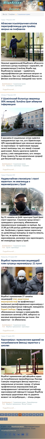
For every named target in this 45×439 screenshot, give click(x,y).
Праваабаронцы (32, 402)
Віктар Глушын (27, 404)
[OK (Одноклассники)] (27, 434)
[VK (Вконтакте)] (18, 434)
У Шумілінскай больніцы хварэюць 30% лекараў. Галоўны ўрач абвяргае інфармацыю (21, 101)
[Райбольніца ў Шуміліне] (22, 122)
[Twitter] (14, 434)
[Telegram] (6, 434)
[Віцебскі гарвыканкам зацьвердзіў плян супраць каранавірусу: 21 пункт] (22, 281)
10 (41, 415)
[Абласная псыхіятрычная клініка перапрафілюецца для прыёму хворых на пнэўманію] (22, 47)
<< (2, 415)
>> (5, 419)
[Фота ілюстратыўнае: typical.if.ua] (22, 362)
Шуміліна (9, 165)
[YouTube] (23, 434)
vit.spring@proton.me (8, 430)
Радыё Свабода (8, 309)
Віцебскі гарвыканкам (13, 327)
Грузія (8, 247)
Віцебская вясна (18, 426)
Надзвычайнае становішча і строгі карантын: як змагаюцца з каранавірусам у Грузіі (20, 181)
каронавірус (18, 85)
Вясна (14, 9)
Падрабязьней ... (9, 89)
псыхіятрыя (10, 85)
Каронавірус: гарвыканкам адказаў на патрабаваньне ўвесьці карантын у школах (22, 343)
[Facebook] (10, 434)
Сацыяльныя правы (19, 84)
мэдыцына (25, 165)
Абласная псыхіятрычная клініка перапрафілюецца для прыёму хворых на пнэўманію (19, 26)
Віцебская (12, 2)
